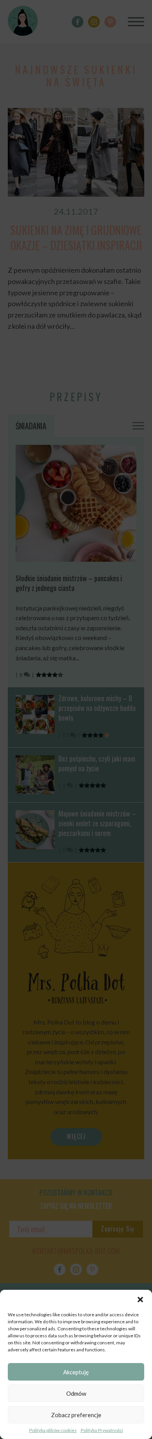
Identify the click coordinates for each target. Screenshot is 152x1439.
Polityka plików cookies (53, 1430)
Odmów (76, 1393)
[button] (140, 1299)
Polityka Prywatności (102, 1430)
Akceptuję (76, 1372)
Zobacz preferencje (76, 1414)
